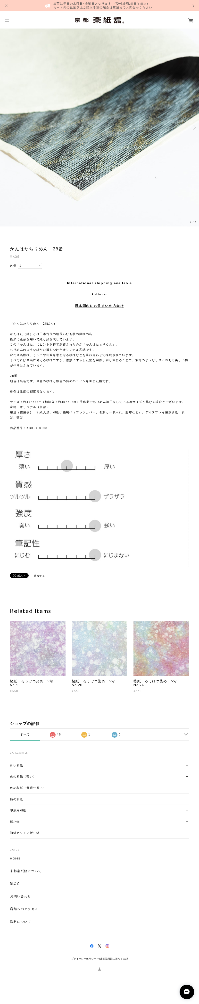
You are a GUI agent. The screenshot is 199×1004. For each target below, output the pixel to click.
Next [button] (194, 127)
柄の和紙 (16, 799)
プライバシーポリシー (83, 958)
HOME (15, 858)
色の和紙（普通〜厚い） (28, 788)
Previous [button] (5, 127)
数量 (13, 266)
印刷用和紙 (18, 810)
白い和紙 (16, 765)
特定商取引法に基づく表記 (113, 958)
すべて (25, 734)
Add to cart (99, 294)
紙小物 (15, 821)
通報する (39, 576)
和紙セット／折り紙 (25, 833)
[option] (99, 127)
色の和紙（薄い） (23, 776)
